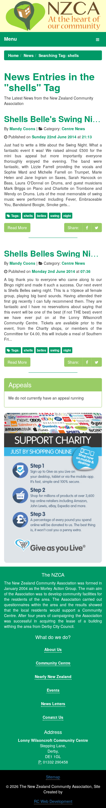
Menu (10, 38)
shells (28, 215)
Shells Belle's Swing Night (54, 118)
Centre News (73, 128)
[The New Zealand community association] (53, 16)
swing (54, 215)
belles (41, 215)
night (67, 215)
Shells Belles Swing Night (53, 253)
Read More (17, 227)
